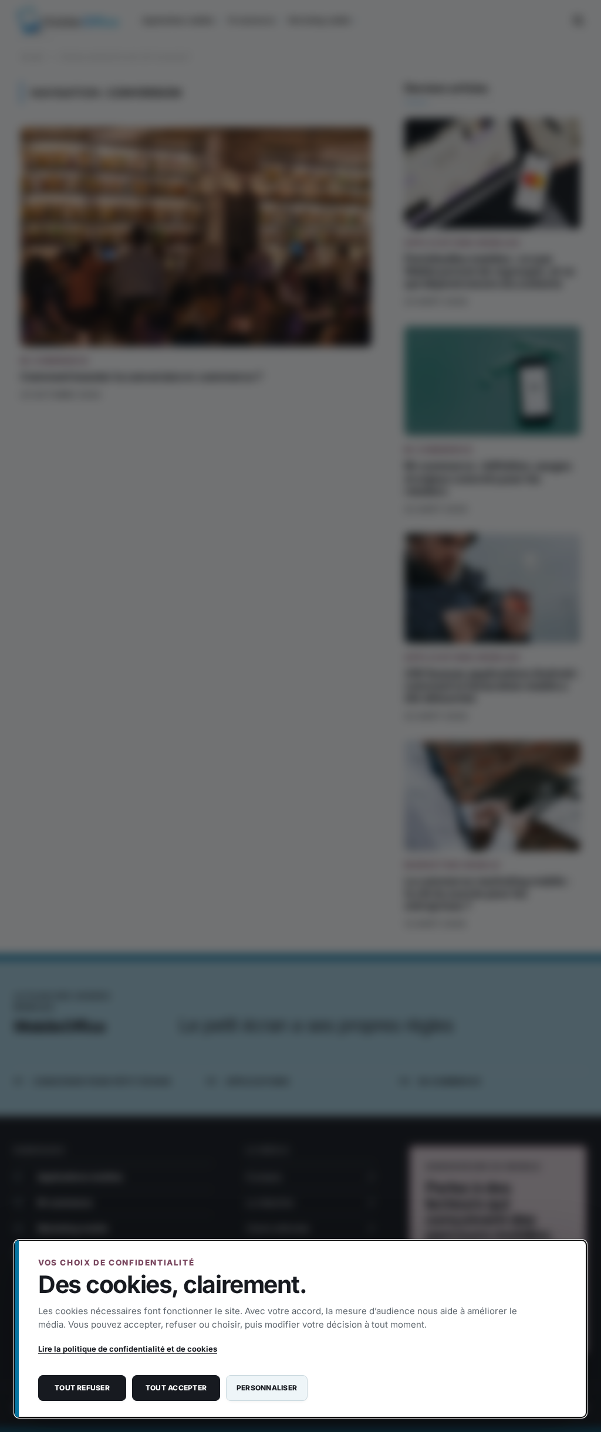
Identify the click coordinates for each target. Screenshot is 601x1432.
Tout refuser (82, 1387)
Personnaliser (267, 1387)
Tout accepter (176, 1387)
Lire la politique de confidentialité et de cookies (127, 1348)
